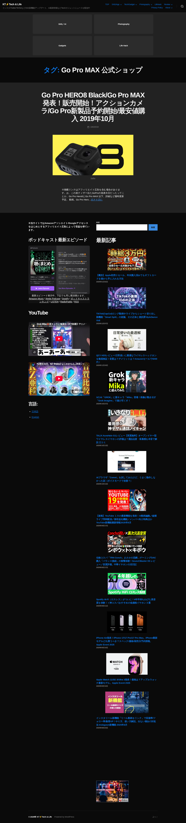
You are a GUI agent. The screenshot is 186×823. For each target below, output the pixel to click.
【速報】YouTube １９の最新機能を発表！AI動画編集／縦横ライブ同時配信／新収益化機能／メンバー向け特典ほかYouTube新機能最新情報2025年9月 (126, 519)
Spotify (65, 298)
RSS (76, 301)
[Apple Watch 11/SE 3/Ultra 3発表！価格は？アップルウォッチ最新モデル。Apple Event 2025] (127, 664)
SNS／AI (62, 24)
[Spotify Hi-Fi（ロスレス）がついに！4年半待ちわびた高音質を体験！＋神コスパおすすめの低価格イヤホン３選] (127, 583)
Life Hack (123, 46)
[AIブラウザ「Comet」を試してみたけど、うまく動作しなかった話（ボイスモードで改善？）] (127, 462)
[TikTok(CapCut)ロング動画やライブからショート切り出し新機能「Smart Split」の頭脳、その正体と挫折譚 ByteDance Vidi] (127, 298)
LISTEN (54, 301)
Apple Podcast (53, 298)
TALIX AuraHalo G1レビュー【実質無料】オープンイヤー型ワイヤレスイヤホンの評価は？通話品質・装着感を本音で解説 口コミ (126, 439)
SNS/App (115, 4)
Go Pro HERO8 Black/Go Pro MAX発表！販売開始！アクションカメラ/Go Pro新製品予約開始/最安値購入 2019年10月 (93, 106)
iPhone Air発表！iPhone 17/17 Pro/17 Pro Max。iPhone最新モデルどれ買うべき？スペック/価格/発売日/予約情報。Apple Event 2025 (126, 641)
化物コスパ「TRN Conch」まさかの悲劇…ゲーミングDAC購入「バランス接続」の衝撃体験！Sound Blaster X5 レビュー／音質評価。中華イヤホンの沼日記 (126, 561)
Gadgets (62, 46)
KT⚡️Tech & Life (12, 4)
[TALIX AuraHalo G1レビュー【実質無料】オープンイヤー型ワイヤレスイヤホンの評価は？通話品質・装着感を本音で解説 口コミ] (127, 420)
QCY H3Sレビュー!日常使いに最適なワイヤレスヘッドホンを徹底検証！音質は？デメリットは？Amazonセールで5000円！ (126, 358)
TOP (107, 4)
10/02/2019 (94, 127)
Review (167, 4)
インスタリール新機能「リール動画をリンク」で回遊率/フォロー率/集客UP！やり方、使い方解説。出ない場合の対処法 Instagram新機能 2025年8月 (126, 721)
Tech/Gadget (129, 4)
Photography (144, 4)
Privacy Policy (157, 8)
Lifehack (158, 4)
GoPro (93, 178)
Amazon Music (36, 298)
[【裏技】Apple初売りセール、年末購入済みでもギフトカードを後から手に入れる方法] (127, 259)
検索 (98, 222)
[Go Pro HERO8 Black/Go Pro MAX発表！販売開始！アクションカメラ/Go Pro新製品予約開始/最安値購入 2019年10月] (93, 155)
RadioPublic (66, 301)
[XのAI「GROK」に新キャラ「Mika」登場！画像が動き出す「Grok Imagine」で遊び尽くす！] (127, 381)
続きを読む (97, 199)
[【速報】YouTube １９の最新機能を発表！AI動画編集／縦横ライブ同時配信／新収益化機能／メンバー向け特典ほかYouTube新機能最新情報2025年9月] (127, 500)
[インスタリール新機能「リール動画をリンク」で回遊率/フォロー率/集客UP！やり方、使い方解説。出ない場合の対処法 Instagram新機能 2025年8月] (127, 702)
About (167, 8)
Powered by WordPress (64, 817)
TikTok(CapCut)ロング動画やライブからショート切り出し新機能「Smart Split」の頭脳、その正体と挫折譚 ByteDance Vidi (126, 317)
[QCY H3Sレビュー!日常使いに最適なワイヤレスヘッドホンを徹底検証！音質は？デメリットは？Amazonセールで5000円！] (127, 340)
